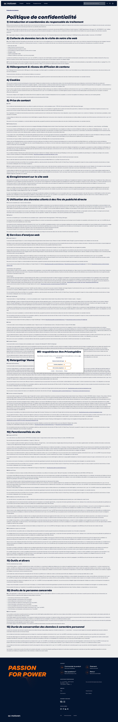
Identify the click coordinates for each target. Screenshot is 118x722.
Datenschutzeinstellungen (58, 361)
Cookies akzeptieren (58, 364)
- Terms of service (59, 370)
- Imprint (53, 370)
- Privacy (65, 370)
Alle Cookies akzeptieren (58, 368)
